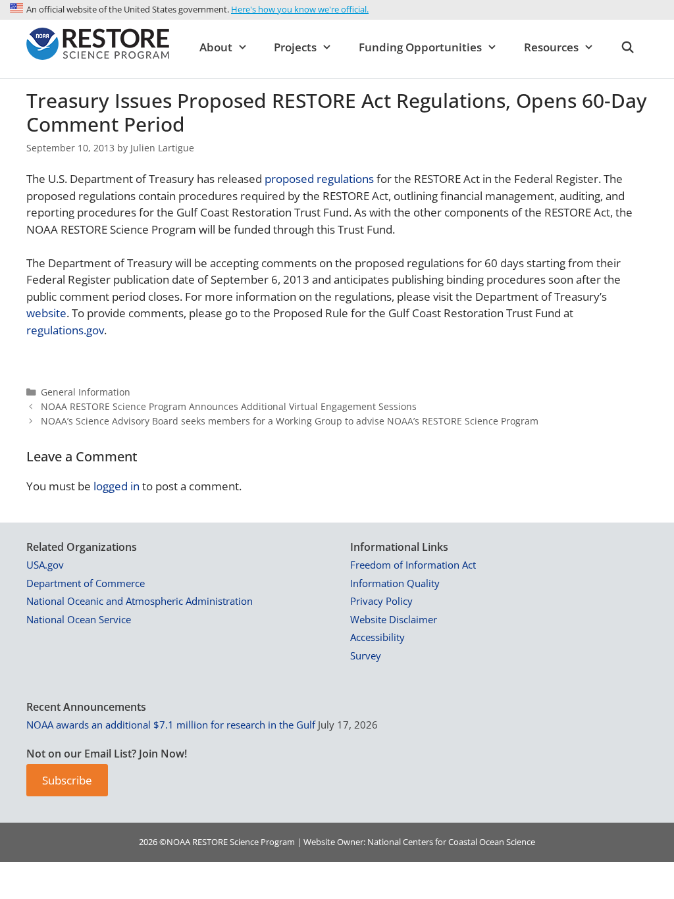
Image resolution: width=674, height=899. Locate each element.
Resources (551, 47)
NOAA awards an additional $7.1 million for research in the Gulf (170, 724)
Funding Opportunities (420, 47)
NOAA (178, 842)
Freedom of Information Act (413, 564)
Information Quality (395, 583)
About (215, 47)
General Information (85, 392)
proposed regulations (319, 178)
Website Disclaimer (393, 619)
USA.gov (45, 564)
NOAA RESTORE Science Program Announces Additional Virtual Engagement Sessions (229, 406)
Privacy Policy (381, 600)
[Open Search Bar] (627, 47)
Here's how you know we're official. (300, 9)
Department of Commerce (85, 583)
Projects (295, 47)
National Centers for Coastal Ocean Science (451, 842)
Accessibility (377, 637)
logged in (116, 486)
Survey (365, 655)
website (46, 313)
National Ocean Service (78, 619)
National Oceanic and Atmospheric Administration (139, 600)
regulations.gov (65, 330)
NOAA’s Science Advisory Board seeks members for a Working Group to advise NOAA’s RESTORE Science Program (289, 421)
